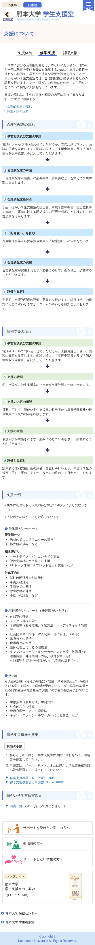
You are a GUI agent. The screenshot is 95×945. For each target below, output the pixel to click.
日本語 (32, 5)
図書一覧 (16, 806)
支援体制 (24, 52)
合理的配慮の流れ (19, 106)
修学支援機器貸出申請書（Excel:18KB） (38, 782)
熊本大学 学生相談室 (20, 922)
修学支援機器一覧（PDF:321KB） (33, 777)
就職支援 (70, 52)
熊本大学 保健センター (21, 913)
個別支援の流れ (18, 111)
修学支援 (47, 52)
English (12, 5)
